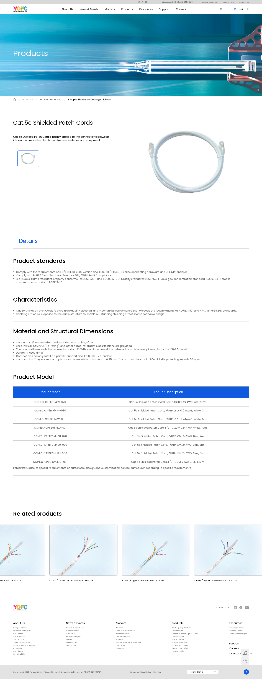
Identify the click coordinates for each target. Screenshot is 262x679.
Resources (146, 9)
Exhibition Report (73, 636)
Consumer (120, 645)
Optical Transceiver (180, 648)
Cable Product (178, 636)
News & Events (89, 9)
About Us (67, 9)
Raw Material (177, 631)
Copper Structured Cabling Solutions (89, 99)
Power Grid (120, 639)
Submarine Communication (128, 642)
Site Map (157, 672)
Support (164, 9)
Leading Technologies (238, 634)
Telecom (119, 628)
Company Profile (20, 628)
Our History (18, 651)
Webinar (69, 639)
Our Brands (18, 634)
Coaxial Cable (178, 651)
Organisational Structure (24, 645)
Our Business (19, 636)
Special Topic (71, 645)
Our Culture (18, 639)
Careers (181, 9)
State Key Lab (228, 2)
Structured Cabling (50, 99)
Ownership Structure (22, 631)
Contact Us (244, 2)
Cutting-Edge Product (181, 628)
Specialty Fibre (178, 639)
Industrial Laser (123, 636)
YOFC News (71, 634)
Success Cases (235, 631)
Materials (120, 648)
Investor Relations (209, 2)
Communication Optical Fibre (185, 634)
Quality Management (22, 642)
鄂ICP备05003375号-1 (93, 672)
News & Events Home (75, 628)
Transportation (122, 634)
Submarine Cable (179, 642)
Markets (110, 9)
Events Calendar (73, 631)
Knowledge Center (236, 628)
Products (127, 9)
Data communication (125, 631)
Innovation (17, 648)
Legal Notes (146, 672)
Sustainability (19, 654)
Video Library (71, 642)
